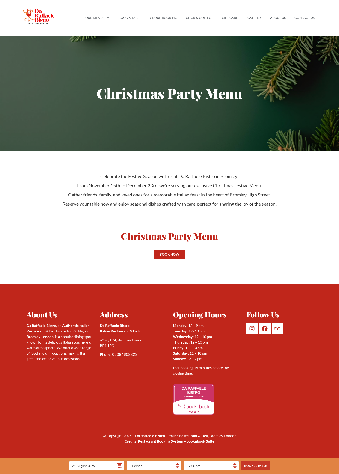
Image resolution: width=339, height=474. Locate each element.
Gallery (254, 18)
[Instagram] (252, 328)
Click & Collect (199, 18)
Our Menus (94, 18)
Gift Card (230, 18)
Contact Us (304, 18)
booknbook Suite (198, 441)
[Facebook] (265, 328)
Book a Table (130, 18)
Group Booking (163, 18)
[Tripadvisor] (277, 328)
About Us (278, 18)
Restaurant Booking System (160, 441)
